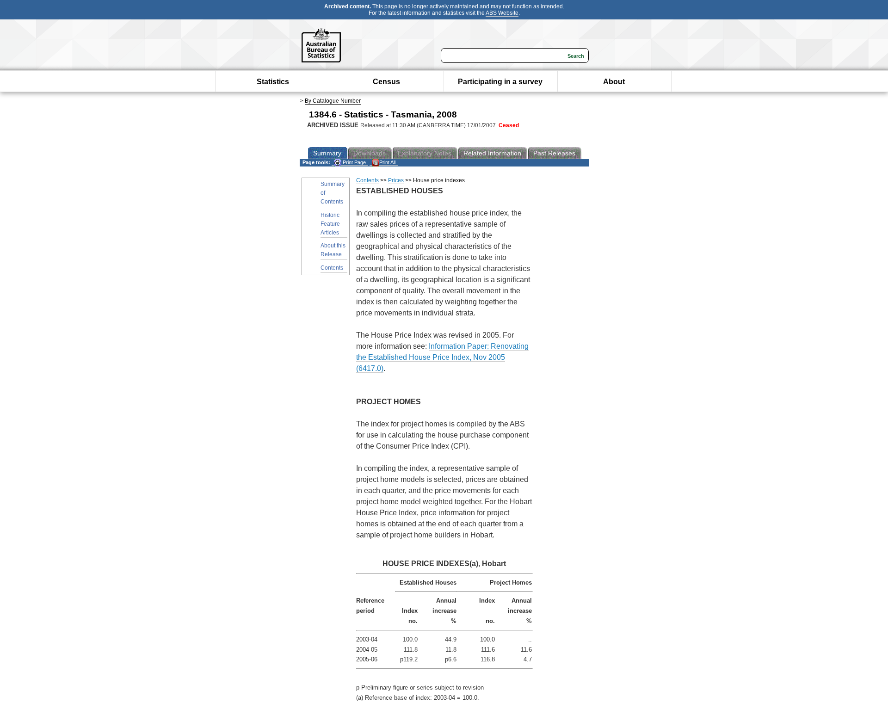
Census (386, 82)
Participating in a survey (500, 82)
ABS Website (502, 13)
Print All (387, 162)
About (614, 82)
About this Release (333, 250)
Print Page (353, 162)
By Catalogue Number (333, 101)
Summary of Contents (333, 193)
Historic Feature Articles (330, 224)
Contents (332, 268)
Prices (396, 180)
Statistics (273, 82)
